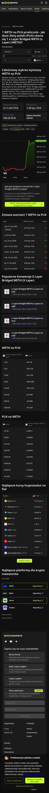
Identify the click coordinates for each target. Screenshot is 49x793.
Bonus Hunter (26, 9)
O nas (6, 729)
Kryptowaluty (32, 732)
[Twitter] (5, 641)
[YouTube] (11, 641)
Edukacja (7, 748)
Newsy (29, 729)
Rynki (37, 9)
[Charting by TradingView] (5, 173)
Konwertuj (6, 26)
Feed (4, 9)
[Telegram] (16, 641)
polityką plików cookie (33, 774)
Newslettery (13, 9)
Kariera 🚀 (8, 732)
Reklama (45, 9)
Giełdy (29, 736)
